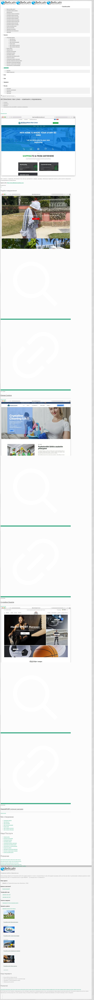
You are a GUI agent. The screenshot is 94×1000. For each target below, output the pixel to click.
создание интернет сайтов (12, 864)
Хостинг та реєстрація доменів (10, 850)
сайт (15, 862)
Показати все (4, 113)
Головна (5, 102)
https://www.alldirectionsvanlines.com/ (15, 182)
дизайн (10, 861)
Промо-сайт (6, 826)
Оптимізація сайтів (8, 840)
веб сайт (6, 861)
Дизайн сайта (7, 837)
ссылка (18, 864)
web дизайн (3, 859)
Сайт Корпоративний (8, 825)
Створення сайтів (8, 820)
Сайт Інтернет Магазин (9, 829)
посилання (3, 862)
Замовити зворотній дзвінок (9, 908)
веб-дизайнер (8, 859)
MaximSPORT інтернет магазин (12, 809)
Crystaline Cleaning (7, 602)
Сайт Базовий (7, 823)
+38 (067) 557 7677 (6, 894)
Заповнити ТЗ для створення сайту (10, 902)
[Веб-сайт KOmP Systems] (31, 4)
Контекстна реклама (8, 838)
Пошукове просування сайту (10, 844)
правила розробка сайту (9, 862)
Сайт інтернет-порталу (9, 828)
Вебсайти (6, 105)
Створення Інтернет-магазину (10, 843)
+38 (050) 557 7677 (6, 897)
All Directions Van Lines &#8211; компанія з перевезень (16, 106)
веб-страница (18, 859)
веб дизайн (3, 861)
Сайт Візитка (6, 822)
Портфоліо (6, 103)
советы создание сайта (61, 989)
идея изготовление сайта (16, 861)
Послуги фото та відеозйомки (10, 846)
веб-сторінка (13, 859)
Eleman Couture (6, 395)
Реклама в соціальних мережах (10, 849)
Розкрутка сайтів (7, 847)
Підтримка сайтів (7, 841)
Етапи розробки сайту (8, 852)
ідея (20, 864)
